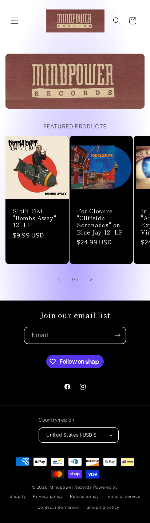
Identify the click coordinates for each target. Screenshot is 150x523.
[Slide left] (59, 279)
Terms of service (123, 496)
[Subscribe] (118, 335)
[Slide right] (91, 279)
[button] (15, 21)
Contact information (59, 507)
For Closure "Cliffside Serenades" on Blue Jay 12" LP (100, 222)
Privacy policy (48, 496)
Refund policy (84, 496)
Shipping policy (103, 507)
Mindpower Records (71, 487)
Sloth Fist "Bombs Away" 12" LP (34, 218)
